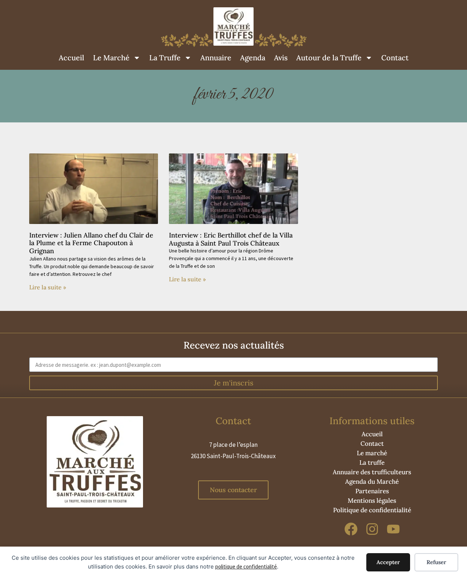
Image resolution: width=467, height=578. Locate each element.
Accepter (388, 562)
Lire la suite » (47, 287)
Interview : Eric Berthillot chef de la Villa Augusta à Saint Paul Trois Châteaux (231, 239)
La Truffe (165, 57)
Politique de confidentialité (372, 510)
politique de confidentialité (246, 566)
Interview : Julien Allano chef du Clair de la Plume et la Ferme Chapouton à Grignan (91, 243)
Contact (395, 57)
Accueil (71, 57)
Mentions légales (372, 501)
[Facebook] (351, 529)
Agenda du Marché (372, 482)
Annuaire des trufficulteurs (372, 472)
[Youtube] (393, 529)
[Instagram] (372, 529)
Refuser (436, 562)
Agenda (252, 57)
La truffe (372, 463)
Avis (280, 57)
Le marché (372, 453)
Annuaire (215, 57)
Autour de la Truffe (329, 57)
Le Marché (111, 57)
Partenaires (372, 491)
